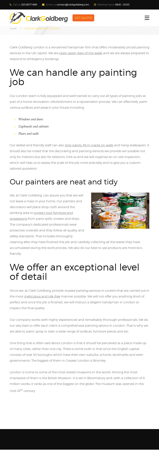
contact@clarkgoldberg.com (73, 4)
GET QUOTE (83, 18)
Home (13, 28)
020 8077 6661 (29, 4)
